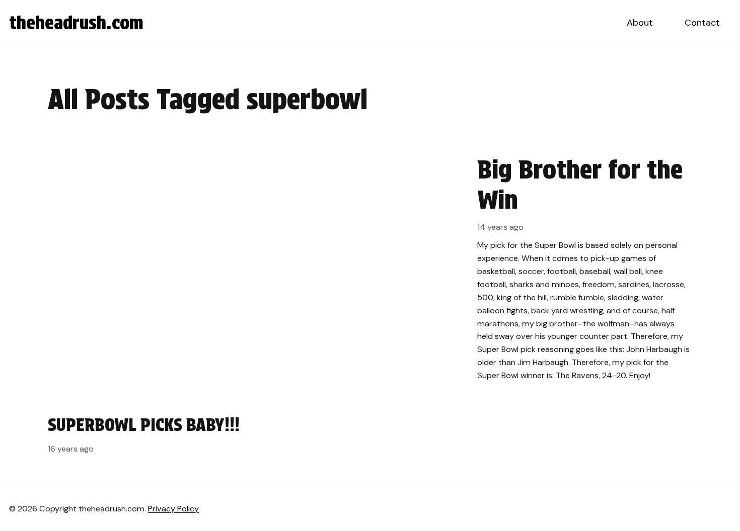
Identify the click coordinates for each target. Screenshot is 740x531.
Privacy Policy (173, 508)
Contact (702, 23)
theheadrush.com (76, 23)
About (640, 23)
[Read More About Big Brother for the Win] (370, 268)
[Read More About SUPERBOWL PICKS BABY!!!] (148, 434)
